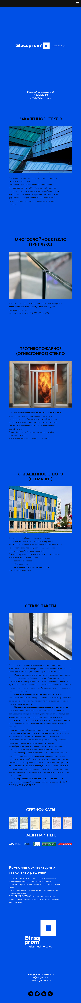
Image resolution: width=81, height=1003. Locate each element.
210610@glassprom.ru (40, 814)
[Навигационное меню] (77, 3)
